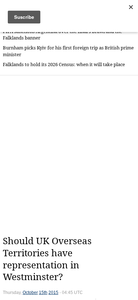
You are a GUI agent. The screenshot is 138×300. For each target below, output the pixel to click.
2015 (53, 292)
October (30, 292)
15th (43, 292)
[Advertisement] (69, 155)
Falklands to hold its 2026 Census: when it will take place (64, 64)
